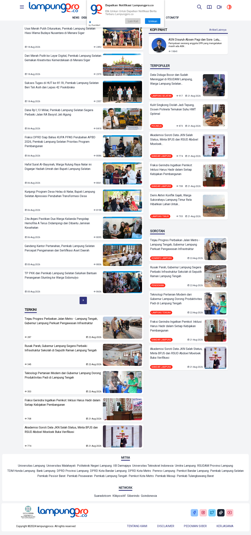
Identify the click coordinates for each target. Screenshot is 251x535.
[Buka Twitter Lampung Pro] (212, 513)
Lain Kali (133, 21)
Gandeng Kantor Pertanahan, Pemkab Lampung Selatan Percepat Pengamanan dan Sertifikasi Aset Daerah (60, 248)
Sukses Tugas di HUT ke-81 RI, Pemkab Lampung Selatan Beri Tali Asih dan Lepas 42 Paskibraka (62, 85)
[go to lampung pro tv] (219, 7)
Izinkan (152, 21)
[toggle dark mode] (229, 7)
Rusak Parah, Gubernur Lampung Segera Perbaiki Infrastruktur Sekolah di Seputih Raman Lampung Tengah (61, 348)
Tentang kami (137, 526)
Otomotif (172, 17)
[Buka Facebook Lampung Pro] (194, 513)
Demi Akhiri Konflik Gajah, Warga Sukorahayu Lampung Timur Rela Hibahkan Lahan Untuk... (171, 200)
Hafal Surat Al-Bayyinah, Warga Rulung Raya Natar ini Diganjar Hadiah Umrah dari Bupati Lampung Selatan (58, 167)
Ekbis (85, 17)
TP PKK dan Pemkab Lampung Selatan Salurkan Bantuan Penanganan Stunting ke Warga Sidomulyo (61, 275)
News (75, 17)
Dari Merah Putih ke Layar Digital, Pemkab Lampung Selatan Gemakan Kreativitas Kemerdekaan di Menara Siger (63, 58)
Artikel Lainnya (217, 29)
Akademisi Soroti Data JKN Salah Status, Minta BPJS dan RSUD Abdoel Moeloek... (174, 139)
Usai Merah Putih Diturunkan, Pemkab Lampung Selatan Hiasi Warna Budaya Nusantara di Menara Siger (60, 31)
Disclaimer (165, 526)
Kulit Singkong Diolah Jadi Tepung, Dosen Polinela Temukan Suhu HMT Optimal (173, 109)
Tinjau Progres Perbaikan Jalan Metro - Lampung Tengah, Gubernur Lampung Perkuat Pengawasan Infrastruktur (61, 321)
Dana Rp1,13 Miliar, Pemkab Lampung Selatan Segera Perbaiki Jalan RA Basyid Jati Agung (59, 112)
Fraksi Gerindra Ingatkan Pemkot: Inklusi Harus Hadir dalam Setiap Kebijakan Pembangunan (62, 402)
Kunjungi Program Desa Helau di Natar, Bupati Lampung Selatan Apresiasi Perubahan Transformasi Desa (60, 194)
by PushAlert (94, 25)
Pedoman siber (195, 526)
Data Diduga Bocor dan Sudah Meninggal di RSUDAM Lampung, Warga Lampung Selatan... (171, 79)
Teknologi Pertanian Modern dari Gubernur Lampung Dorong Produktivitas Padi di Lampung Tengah (63, 375)
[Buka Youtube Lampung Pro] (229, 513)
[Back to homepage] (54, 7)
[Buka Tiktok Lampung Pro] (221, 513)
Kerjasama (224, 526)
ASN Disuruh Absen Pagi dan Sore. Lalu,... (194, 39)
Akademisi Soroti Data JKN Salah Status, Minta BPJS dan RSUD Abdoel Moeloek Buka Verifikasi (61, 430)
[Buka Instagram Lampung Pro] (203, 513)
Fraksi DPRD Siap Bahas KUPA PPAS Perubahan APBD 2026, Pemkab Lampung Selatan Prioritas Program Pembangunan (60, 142)
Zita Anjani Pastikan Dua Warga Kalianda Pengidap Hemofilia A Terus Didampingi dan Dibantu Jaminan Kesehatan (57, 223)
